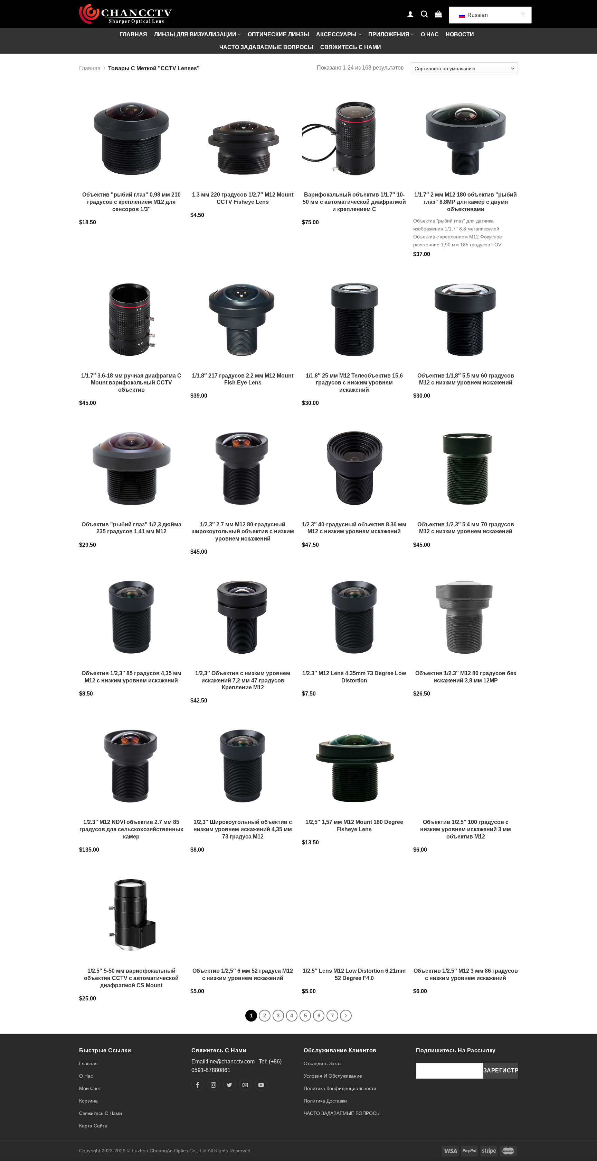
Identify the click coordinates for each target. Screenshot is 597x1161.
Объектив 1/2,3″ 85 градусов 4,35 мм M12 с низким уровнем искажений (131, 676)
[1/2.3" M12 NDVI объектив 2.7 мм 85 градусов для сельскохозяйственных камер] (131, 762)
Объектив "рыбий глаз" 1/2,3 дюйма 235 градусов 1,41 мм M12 (131, 528)
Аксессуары (336, 34)
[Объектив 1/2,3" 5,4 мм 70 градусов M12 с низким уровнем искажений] (465, 465)
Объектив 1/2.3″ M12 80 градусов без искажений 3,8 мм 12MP (465, 676)
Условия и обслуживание (333, 1076)
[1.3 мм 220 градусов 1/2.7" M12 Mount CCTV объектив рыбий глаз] (242, 135)
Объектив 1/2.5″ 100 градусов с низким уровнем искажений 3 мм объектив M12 (465, 829)
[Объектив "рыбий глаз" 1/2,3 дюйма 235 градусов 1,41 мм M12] (131, 465)
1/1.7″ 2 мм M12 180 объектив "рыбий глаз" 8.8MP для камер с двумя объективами (465, 202)
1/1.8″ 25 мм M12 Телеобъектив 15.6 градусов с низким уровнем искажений (354, 383)
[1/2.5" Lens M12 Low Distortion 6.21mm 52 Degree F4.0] (354, 911)
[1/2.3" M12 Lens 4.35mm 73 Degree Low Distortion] (354, 614)
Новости (460, 34)
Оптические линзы (278, 34)
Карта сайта (93, 1125)
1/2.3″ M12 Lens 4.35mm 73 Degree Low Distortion (354, 676)
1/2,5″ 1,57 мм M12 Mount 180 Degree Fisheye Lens (354, 825)
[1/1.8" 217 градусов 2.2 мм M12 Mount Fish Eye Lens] (242, 316)
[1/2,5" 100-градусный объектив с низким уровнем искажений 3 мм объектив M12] (465, 762)
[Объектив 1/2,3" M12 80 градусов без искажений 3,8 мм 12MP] (465, 614)
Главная (133, 34)
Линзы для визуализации (195, 34)
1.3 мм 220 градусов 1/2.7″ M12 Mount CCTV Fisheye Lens (242, 198)
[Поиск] (424, 13)
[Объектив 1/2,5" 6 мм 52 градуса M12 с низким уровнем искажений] (242, 911)
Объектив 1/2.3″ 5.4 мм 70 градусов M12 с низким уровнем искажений (465, 528)
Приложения (388, 34)
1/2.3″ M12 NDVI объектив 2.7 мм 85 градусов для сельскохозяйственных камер (131, 829)
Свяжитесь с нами (350, 47)
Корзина (88, 1101)
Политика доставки (325, 1101)
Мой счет (90, 1088)
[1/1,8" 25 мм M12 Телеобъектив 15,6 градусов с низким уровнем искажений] (354, 316)
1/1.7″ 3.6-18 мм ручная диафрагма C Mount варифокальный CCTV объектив (131, 383)
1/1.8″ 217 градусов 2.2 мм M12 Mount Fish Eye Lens (242, 379)
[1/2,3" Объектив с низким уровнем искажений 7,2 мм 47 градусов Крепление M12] (242, 614)
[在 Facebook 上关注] (197, 1084)
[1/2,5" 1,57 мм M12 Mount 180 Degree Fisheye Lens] (354, 762)
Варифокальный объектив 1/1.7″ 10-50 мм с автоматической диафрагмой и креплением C (354, 202)
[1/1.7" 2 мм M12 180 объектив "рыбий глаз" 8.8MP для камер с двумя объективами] (465, 135)
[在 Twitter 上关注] (229, 1084)
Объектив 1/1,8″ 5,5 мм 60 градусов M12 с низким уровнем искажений (465, 379)
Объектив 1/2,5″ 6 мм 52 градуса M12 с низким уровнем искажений (242, 974)
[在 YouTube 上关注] (261, 1084)
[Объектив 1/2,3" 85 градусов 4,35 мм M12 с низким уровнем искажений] (131, 614)
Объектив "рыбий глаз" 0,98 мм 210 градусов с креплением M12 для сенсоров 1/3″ (131, 202)
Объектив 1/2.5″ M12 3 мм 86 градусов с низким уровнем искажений (466, 974)
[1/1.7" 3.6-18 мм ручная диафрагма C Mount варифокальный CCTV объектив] (131, 316)
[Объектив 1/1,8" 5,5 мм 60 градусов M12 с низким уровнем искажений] (465, 316)
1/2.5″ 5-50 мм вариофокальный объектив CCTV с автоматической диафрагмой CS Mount (131, 978)
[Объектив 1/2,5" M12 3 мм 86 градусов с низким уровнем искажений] (465, 911)
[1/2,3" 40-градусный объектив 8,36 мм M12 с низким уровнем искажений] (354, 465)
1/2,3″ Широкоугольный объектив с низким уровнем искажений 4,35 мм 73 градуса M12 (242, 829)
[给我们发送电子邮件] (245, 1084)
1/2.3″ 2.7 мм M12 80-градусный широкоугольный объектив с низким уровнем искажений (242, 531)
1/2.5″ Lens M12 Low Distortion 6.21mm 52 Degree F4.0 (354, 974)
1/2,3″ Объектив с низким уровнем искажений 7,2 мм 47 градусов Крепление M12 (242, 680)
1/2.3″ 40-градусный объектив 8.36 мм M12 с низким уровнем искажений (354, 528)
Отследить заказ (322, 1063)
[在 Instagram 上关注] (213, 1084)
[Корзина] (438, 13)
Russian (477, 15)
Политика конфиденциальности (340, 1088)
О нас (430, 34)
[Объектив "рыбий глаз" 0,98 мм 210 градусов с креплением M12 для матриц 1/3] (131, 135)
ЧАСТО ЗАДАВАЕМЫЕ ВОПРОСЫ (266, 47)
